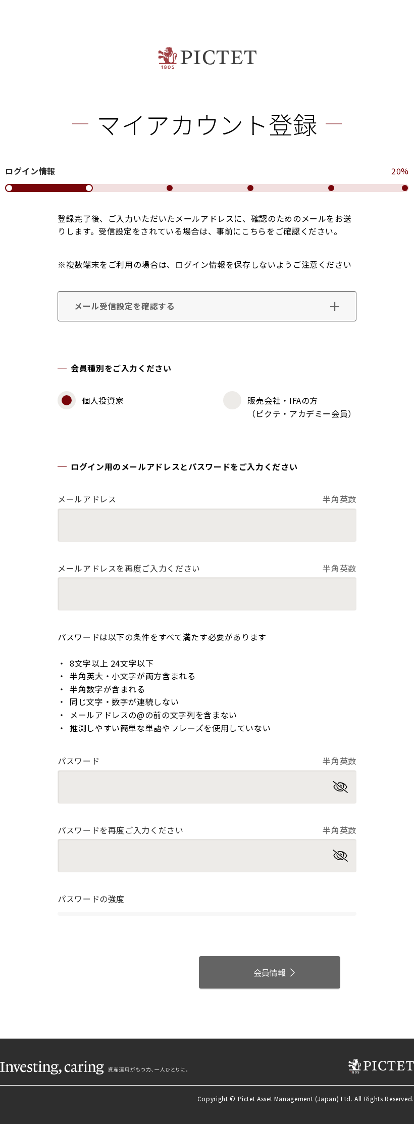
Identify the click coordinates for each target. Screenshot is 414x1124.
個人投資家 (103, 400)
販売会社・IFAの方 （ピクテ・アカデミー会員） (301, 406)
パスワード (207, 761)
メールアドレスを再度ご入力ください (207, 568)
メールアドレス (207, 499)
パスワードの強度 (91, 899)
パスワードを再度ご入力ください (207, 830)
